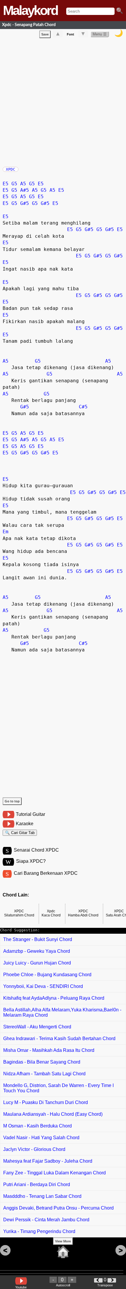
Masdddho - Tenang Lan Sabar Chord (42, 1196)
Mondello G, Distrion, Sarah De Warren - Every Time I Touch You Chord (58, 1088)
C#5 (83, 407)
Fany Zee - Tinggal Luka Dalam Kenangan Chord (54, 1172)
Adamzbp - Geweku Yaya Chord (36, 951)
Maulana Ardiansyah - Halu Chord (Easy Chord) (53, 1114)
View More (63, 1241)
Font (70, 34)
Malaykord (30, 10)
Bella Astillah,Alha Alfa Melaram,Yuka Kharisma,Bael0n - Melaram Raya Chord (62, 1012)
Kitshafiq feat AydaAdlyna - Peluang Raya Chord (53, 998)
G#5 (24, 203)
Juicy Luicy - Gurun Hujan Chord (37, 962)
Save (45, 34)
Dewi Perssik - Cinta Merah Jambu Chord (46, 1219)
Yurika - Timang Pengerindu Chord (39, 1231)
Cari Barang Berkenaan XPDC (46, 873)
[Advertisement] (63, 101)
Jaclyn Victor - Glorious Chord (34, 1149)
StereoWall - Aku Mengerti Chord (37, 1026)
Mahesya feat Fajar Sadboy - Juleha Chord (47, 1161)
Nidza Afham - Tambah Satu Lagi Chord (44, 1073)
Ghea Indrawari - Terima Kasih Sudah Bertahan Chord (59, 1038)
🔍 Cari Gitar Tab (20, 833)
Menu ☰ (100, 34)
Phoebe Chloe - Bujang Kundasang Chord (47, 974)
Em (5, 531)
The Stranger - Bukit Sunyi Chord (37, 939)
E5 (5, 183)
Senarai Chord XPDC (36, 850)
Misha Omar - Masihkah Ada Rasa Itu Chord (48, 1050)
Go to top (12, 801)
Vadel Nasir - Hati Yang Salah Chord (41, 1137)
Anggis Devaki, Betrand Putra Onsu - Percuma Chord (58, 1207)
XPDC (10, 169)
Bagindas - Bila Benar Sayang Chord (41, 1061)
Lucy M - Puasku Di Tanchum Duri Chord (45, 1102)
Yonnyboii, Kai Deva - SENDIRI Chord (43, 986)
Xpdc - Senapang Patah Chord (29, 25)
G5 (14, 183)
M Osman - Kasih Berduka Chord (37, 1125)
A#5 (24, 190)
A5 (23, 183)
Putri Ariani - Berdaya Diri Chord (36, 1184)
